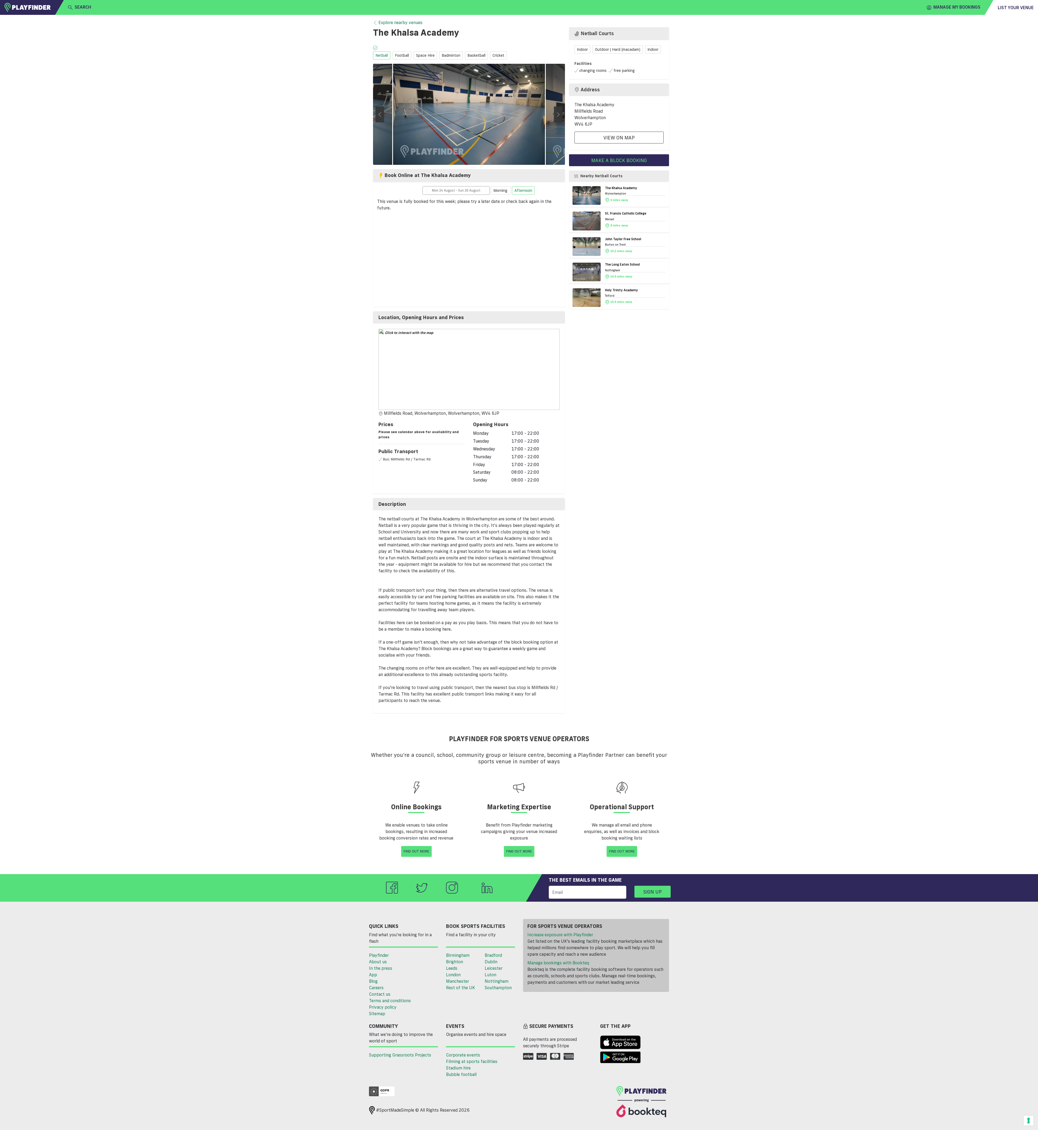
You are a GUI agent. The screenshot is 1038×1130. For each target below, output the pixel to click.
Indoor (582, 49)
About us (378, 961)
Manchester (457, 981)
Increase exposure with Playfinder (560, 934)
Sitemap (377, 1013)
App (373, 974)
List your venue (1016, 7)
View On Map (619, 137)
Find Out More (416, 851)
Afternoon (523, 190)
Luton (490, 974)
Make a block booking (619, 160)
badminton (451, 55)
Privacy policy (383, 1007)
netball (381, 55)
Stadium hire (458, 1068)
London (453, 974)
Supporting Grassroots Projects (400, 1055)
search (83, 7)
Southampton (498, 987)
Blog (373, 981)
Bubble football (461, 1074)
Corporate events (463, 1055)
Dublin (491, 961)
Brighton (454, 961)
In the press (380, 968)
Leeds (451, 968)
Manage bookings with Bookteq (558, 962)
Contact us (379, 994)
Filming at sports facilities (471, 1061)
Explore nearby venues (400, 22)
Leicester (494, 968)
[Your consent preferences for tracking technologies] (1028, 1120)
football (402, 55)
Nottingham (496, 981)
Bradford (493, 955)
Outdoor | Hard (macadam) (617, 49)
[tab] (469, 317)
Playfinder (379, 955)
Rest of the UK (460, 987)
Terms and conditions (390, 1000)
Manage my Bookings (956, 7)
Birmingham (458, 955)
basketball (476, 55)
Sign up (652, 891)
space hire (425, 55)
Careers (376, 987)
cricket (498, 55)
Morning (500, 190)
